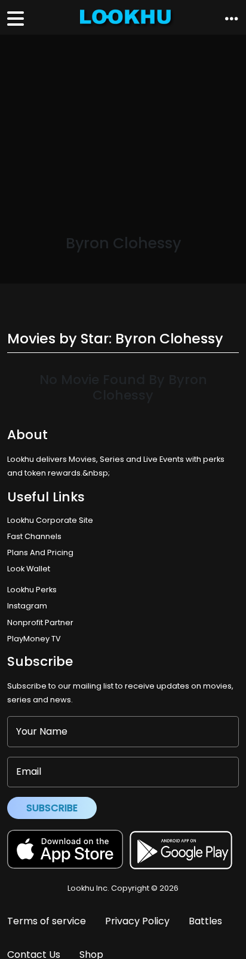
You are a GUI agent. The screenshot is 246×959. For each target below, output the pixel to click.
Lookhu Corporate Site (52, 520)
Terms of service (46, 921)
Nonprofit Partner (40, 622)
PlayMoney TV (34, 639)
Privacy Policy (137, 921)
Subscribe (52, 808)
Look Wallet (28, 569)
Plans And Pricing (40, 552)
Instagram (27, 606)
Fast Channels (34, 536)
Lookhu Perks (32, 589)
